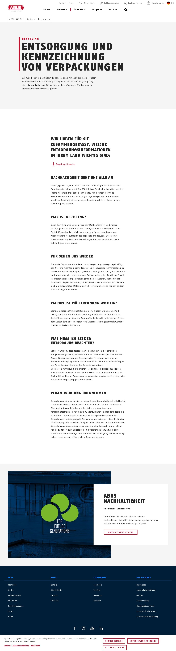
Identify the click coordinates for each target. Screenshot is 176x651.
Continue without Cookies (143, 641)
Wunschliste (89, 3)
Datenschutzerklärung (145, 590)
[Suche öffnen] (126, 11)
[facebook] (75, 628)
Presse (71, 3)
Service (113, 10)
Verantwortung (142, 601)
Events (10, 611)
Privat (46, 10)
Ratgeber (97, 10)
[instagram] (84, 628)
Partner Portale (135, 3)
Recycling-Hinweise (65, 164)
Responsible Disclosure (146, 611)
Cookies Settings (114, 641)
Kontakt (54, 585)
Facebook (98, 585)
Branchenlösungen (15, 606)
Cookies (139, 595)
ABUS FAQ (54, 601)
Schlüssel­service (111, 3)
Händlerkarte (158, 3)
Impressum (141, 585)
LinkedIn (97, 601)
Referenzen (12, 601)
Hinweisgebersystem (145, 606)
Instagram (98, 595)
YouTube (97, 590)
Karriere (62, 3)
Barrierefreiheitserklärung (147, 616)
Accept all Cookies (114, 648)
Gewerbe (62, 10)
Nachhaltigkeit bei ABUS (120, 532)
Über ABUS (79, 10)
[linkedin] (101, 628)
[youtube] (92, 628)
